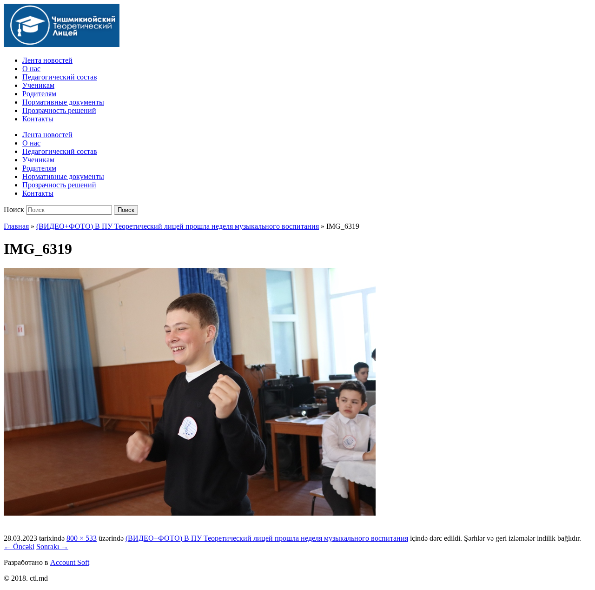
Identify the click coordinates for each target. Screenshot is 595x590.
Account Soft (69, 562)
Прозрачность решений (59, 110)
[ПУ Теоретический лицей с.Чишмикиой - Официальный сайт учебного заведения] (61, 44)
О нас (31, 69)
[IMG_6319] (190, 513)
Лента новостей (47, 60)
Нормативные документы (63, 102)
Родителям (39, 94)
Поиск (14, 209)
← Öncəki (19, 546)
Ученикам (38, 85)
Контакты (37, 119)
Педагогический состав (59, 77)
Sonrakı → (52, 546)
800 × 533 (81, 538)
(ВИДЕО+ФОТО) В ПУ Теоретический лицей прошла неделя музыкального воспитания (177, 226)
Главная (16, 226)
